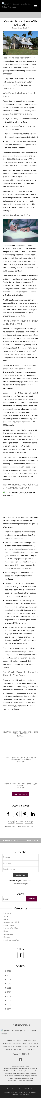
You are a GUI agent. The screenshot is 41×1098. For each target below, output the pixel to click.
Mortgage (29, 822)
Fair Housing (29, 1080)
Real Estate (7, 913)
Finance (20, 822)
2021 (9, 992)
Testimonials (20, 1025)
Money (6, 931)
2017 (9, 1009)
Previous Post (11, 840)
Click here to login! (20, 883)
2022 (9, 988)
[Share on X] (16, 814)
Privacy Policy (12, 1080)
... (36, 826)
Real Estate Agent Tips (26, 826)
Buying (11, 822)
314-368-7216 (24, 1054)
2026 (9, 971)
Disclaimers (16, 1094)
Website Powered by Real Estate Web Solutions (20, 1089)
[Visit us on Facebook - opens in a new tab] (20, 955)
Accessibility (21, 1080)
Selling (6, 916)
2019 (9, 1000)
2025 (9, 975)
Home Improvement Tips (11, 940)
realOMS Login (24, 1094)
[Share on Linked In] (33, 814)
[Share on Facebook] (8, 814)
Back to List (20, 794)
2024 (9, 979)
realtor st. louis (10, 826)
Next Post (32, 840)
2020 (9, 996)
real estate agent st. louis (11, 922)
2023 (9, 984)
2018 (9, 1004)
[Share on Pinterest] (25, 814)
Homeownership (9, 925)
